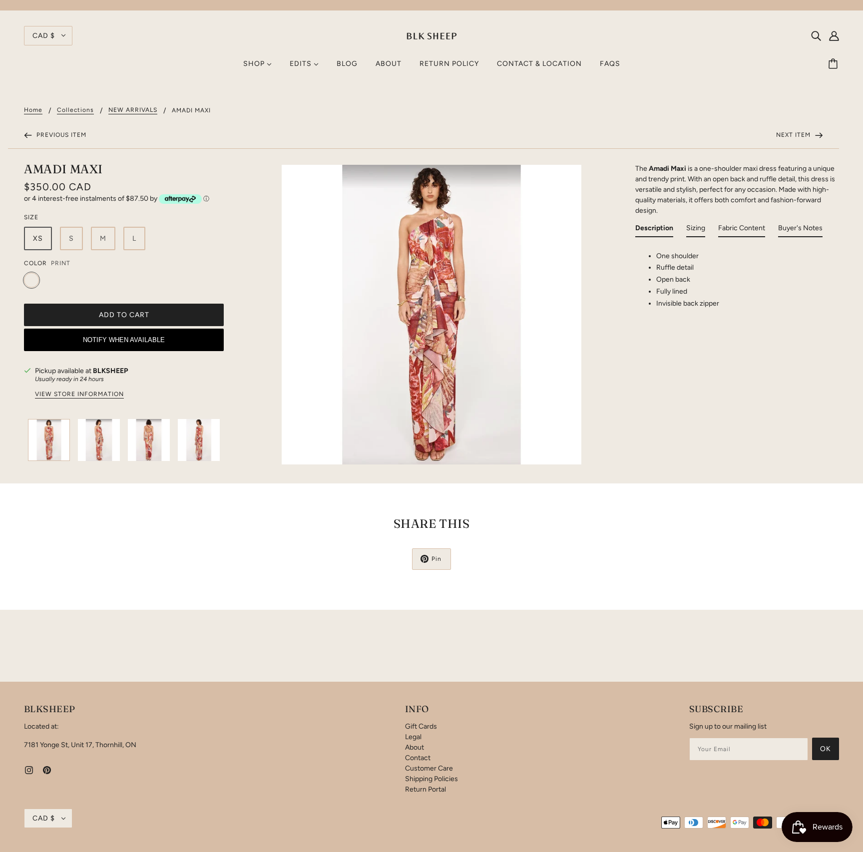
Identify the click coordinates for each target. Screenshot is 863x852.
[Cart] (834, 63)
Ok (825, 749)
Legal (413, 737)
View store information (79, 394)
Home (33, 110)
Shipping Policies (431, 779)
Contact (418, 758)
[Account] (834, 35)
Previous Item (60, 134)
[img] (816, 35)
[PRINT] (31, 280)
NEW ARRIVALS (132, 110)
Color (35, 263)
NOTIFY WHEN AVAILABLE (124, 340)
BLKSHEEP (110, 371)
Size (31, 217)
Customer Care (429, 768)
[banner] (431, 35)
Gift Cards (421, 726)
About (414, 747)
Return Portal (425, 789)
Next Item (794, 134)
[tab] (654, 230)
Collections (75, 110)
